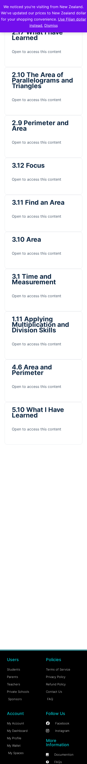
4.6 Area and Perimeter (32, 370)
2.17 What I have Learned (37, 35)
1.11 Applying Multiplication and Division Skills (40, 324)
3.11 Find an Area (38, 202)
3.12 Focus (28, 165)
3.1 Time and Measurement (34, 279)
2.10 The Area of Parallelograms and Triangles (42, 80)
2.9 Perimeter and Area (40, 125)
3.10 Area (26, 239)
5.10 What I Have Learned (38, 412)
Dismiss (51, 25)
